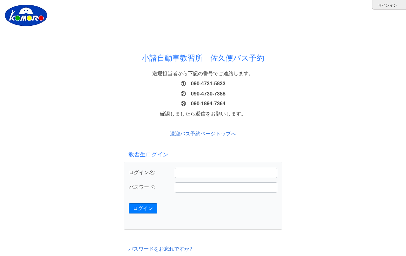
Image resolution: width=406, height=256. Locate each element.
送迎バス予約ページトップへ (203, 133)
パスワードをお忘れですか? (160, 248)
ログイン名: (142, 172)
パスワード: (142, 186)
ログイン (143, 208)
